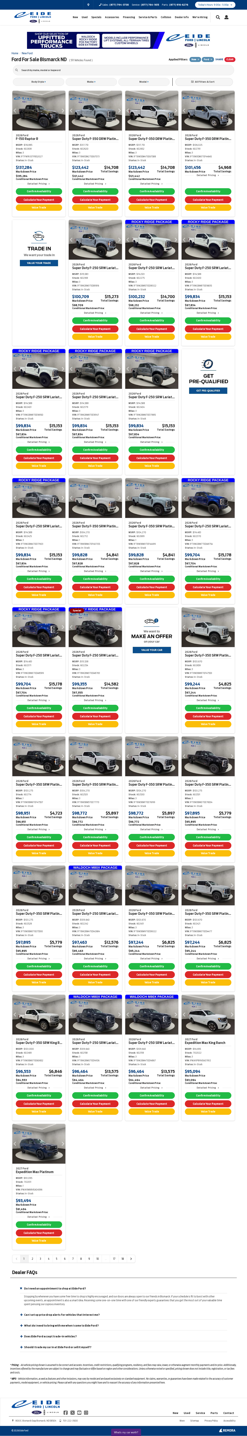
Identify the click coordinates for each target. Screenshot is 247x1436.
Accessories (112, 17)
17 (114, 1258)
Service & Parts (148, 17)
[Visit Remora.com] (227, 1431)
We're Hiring (199, 17)
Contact (228, 1413)
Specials (96, 17)
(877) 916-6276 (178, 4)
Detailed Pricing (37, 183)
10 (97, 1258)
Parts (214, 1413)
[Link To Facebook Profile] (66, 1412)
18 (123, 1258)
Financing (129, 17)
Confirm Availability (39, 191)
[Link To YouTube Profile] (79, 1412)
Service (200, 1413)
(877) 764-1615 (150, 4)
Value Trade (39, 207)
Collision (166, 17)
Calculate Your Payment (39, 199)
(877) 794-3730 (119, 4)
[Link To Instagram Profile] (86, 1412)
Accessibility (229, 1420)
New (75, 17)
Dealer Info (182, 17)
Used (85, 17)
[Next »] (131, 1259)
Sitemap (194, 1420)
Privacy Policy (211, 1420)
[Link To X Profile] (72, 1412)
